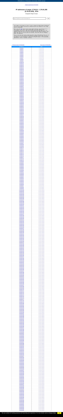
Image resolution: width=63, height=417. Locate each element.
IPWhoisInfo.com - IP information (31, 0)
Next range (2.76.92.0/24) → (45, 44)
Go (48, 18)
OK (59, 413)
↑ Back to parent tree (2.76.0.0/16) (31, 4)
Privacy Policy (52, 413)
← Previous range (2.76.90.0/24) (18, 44)
